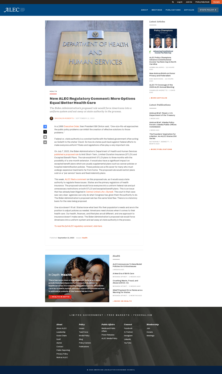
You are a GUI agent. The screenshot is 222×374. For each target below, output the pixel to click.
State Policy (207, 10)
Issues (81, 328)
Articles (189, 10)
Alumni (59, 343)
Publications (173, 10)
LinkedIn (127, 339)
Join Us (189, 2)
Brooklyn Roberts (64, 118)
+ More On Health (122, 301)
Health (84, 238)
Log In (179, 2)
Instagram (128, 336)
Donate (216, 2)
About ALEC (61, 328)
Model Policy (84, 336)
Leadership (60, 332)
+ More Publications (160, 149)
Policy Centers (85, 343)
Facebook (128, 328)
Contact (59, 347)
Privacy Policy (62, 354)
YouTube (127, 343)
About (144, 10)
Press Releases (108, 335)
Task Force (83, 332)
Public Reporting (63, 350)
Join (148, 328)
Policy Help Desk (202, 2)
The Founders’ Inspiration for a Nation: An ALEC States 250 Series (163, 136)
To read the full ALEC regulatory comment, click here (78, 226)
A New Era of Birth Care (123, 273)
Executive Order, (71, 126)
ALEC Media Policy (109, 338)
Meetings (157, 10)
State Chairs (61, 336)
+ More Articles (158, 98)
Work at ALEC (62, 357)
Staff (58, 339)
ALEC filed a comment (75, 179)
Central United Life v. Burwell (99, 192)
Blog (81, 339)
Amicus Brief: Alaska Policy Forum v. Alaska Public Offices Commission (162, 124)
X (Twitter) (128, 332)
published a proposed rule (66, 154)
